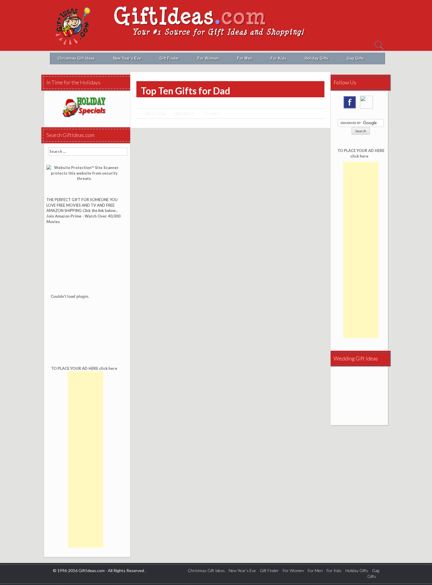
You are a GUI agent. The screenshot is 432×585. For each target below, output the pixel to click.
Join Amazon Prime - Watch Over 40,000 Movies (83, 219)
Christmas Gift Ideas (76, 58)
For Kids (278, 58)
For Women (208, 58)
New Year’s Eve (127, 58)
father (188, 113)
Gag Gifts (355, 58)
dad (178, 113)
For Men (244, 58)
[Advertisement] (85, 459)
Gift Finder (169, 58)
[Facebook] (351, 104)
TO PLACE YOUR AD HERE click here (360, 153)
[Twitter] (368, 104)
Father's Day (154, 113)
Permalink (211, 113)
